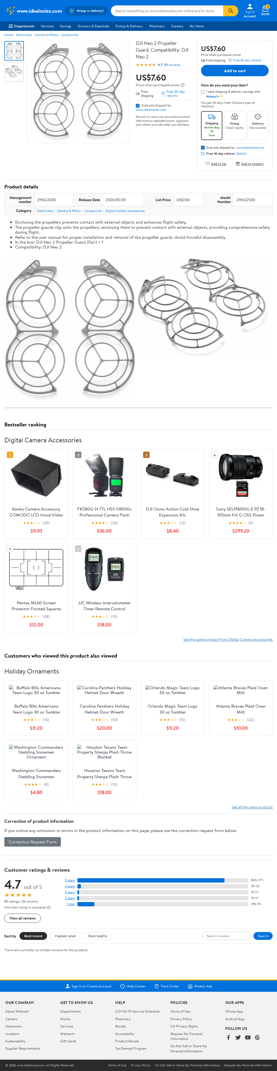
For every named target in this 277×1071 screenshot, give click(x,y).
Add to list (218, 163)
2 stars (70, 898)
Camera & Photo (46, 34)
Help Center (136, 986)
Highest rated (65, 935)
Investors (12, 1033)
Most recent (33, 935)
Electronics (24, 34)
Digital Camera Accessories (125, 210)
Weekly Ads (203, 986)
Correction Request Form (33, 842)
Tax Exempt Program (131, 1048)
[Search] (230, 10)
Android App (235, 1018)
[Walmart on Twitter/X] (238, 1037)
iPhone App (234, 1011)
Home (8, 34)
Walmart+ (67, 1033)
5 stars (70, 880)
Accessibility (124, 1033)
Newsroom (13, 1026)
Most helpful (97, 935)
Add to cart (235, 71)
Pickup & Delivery (129, 26)
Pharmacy (157, 26)
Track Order (170, 986)
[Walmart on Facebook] (228, 1037)
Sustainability (15, 1041)
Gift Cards (68, 1041)
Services (47, 26)
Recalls (120, 1026)
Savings (65, 26)
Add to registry (252, 163)
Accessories (69, 34)
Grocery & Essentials (93, 26)
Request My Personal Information (186, 1036)
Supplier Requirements (22, 1048)
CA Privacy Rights (184, 1026)
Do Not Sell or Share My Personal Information (188, 1048)
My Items (197, 26)
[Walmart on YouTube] (248, 1037)
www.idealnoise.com (151, 109)
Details (241, 153)
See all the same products (252, 807)
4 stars (70, 886)
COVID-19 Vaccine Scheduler (137, 1011)
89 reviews (172, 65)
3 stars (70, 892)
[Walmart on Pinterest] (257, 1037)
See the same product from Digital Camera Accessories (228, 639)
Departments (24, 26)
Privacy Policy (181, 1018)
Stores (65, 1018)
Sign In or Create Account (91, 986)
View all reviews (22, 918)
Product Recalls (127, 1041)
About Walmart (17, 1011)
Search (263, 935)
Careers (177, 26)
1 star (71, 904)
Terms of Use (180, 1011)
